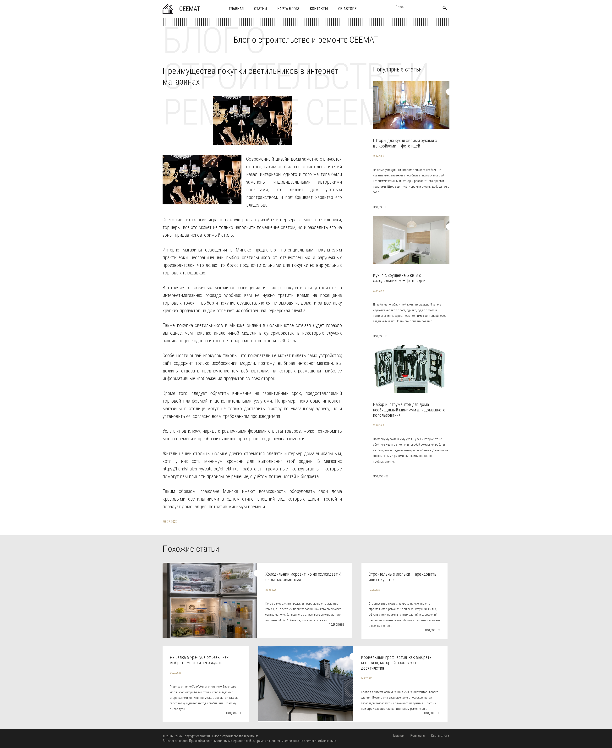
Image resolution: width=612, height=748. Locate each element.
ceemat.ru (203, 736)
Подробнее (380, 207)
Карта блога (288, 8)
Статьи (260, 8)
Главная (236, 8)
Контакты (319, 8)
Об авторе (347, 8)
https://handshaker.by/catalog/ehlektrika (201, 469)
